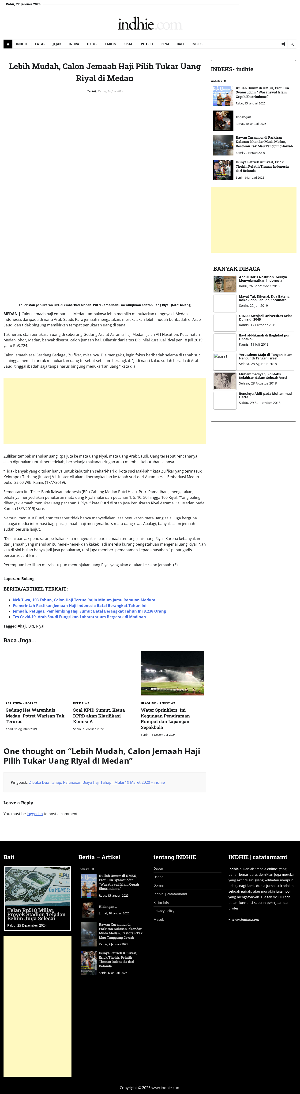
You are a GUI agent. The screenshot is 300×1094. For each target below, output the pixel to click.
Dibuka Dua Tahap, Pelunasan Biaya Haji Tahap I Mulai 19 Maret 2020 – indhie (97, 782)
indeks (84, 869)
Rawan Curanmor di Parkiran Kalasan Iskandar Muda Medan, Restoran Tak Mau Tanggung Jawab (120, 931)
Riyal (40, 626)
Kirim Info (161, 902)
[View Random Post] (283, 44)
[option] (37, 898)
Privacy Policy (164, 911)
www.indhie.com (245, 919)
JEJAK (57, 44)
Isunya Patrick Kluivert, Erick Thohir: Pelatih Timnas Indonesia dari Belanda (118, 959)
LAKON (110, 44)
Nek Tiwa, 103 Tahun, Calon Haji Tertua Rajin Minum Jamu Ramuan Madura (84, 599)
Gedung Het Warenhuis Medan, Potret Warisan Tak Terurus (35, 715)
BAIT (180, 44)
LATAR (40, 44)
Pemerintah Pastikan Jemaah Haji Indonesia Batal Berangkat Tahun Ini (79, 605)
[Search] (292, 44)
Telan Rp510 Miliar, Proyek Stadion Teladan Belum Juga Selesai (36, 914)
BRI (31, 626)
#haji (22, 626)
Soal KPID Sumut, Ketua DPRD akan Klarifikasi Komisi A (99, 715)
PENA (165, 44)
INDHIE (22, 44)
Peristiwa (14, 703)
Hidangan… (108, 906)
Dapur (158, 868)
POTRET (147, 44)
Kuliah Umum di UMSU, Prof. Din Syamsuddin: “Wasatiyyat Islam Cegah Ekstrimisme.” (119, 882)
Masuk (159, 919)
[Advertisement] (144, 411)
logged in (35, 813)
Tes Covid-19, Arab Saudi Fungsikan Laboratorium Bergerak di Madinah (79, 616)
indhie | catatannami (170, 894)
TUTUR (92, 44)
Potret (31, 703)
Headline (148, 703)
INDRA (74, 44)
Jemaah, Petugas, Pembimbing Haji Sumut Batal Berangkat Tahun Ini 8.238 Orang (89, 611)
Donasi (159, 885)
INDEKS (197, 44)
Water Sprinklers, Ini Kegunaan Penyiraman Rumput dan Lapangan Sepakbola (165, 718)
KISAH (129, 44)
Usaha (158, 877)
